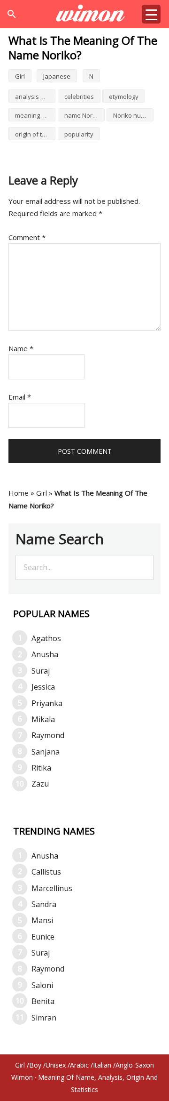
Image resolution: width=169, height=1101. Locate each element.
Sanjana (45, 752)
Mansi (42, 920)
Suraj (40, 671)
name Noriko (82, 115)
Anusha (44, 654)
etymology (123, 96)
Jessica (43, 687)
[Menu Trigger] (151, 14)
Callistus (46, 872)
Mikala (43, 719)
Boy (35, 1065)
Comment (27, 237)
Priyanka (46, 703)
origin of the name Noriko (35, 134)
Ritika (41, 768)
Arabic (79, 1065)
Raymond (47, 735)
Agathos (46, 638)
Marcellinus (51, 888)
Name (20, 348)
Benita (42, 1001)
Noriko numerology (133, 115)
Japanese (56, 76)
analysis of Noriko (35, 96)
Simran (43, 1018)
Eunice (42, 937)
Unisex (56, 1065)
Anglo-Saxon (134, 1065)
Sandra (43, 904)
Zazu (40, 784)
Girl (20, 76)
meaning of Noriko (35, 115)
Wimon (22, 1077)
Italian (102, 1065)
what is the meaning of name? (85, 14)
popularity (78, 134)
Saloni (42, 985)
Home (18, 493)
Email (19, 397)
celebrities (79, 96)
